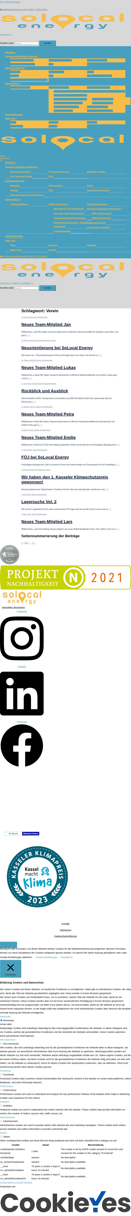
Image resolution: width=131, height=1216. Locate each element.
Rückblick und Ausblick (44, 391)
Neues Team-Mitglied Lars (46, 521)
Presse (53, 340)
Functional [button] (5, 1071)
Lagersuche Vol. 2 (39, 501)
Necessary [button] (5, 1016)
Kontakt (53, 126)
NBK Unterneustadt (102, 99)
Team (13, 122)
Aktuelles (10, 52)
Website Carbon (30, 833)
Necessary (8, 1020)
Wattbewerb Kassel (97, 107)
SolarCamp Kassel (59, 87)
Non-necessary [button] (7, 1039)
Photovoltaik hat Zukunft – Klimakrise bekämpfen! (72, 225)
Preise (90, 72)
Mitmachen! (16, 126)
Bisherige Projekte (97, 60)
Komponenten (56, 72)
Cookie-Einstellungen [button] (46, 957)
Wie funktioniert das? (22, 60)
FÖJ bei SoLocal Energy (45, 457)
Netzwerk (92, 122)
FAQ (51, 64)
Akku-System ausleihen (100, 110)
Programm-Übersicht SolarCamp (71, 99)
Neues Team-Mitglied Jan (46, 324)
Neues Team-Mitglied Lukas (48, 367)
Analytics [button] (4, 1102)
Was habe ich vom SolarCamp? (71, 91)
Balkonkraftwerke (14, 68)
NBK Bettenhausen (102, 103)
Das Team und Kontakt (22, 64)
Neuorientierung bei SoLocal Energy (57, 347)
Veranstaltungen (14, 114)
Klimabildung (12, 83)
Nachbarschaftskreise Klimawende (106, 91)
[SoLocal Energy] (64, 30)
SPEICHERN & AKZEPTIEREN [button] (16, 1182)
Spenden (53, 122)
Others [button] (3, 1133)
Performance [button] (6, 1086)
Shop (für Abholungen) (99, 76)
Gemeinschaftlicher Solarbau (21, 56)
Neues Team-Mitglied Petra (47, 414)
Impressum (65, 930)
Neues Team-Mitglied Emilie (48, 437)
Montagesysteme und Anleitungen (29, 80)
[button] (6, 34)
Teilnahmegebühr (63, 110)
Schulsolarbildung (20, 87)
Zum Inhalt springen (10, 2)
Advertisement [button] (7, 1117)
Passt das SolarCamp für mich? (71, 95)
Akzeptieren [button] (67, 957)
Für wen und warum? (60, 60)
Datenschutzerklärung (65, 936)
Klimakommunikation (98, 87)
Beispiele (15, 72)
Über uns (10, 118)
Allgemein (44, 317)
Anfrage (14, 76)
